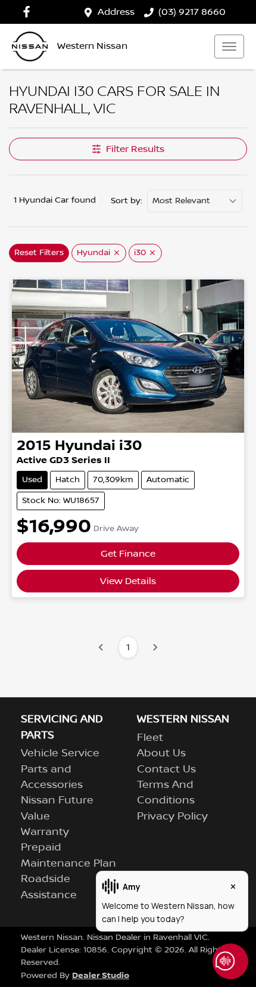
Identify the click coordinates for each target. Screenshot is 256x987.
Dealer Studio (100, 975)
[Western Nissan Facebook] (29, 11)
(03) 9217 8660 (192, 12)
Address (116, 12)
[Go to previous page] (101, 647)
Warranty (45, 832)
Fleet (150, 737)
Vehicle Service (60, 753)
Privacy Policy (172, 816)
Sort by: (126, 201)
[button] (229, 46)
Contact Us (166, 769)
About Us (161, 753)
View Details (128, 581)
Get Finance (128, 553)
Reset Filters (39, 252)
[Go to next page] (155, 647)
